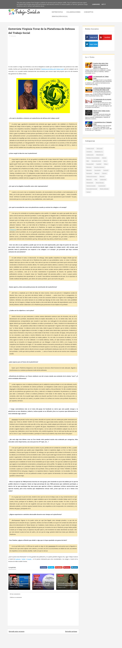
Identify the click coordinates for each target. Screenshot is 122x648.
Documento (98, 170)
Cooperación (101, 185)
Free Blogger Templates (66, 642)
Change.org (13, 229)
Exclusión (106, 170)
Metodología (99, 154)
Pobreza (104, 173)
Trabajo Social (90, 148)
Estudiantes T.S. (99, 151)
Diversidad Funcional (91, 189)
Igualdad (98, 164)
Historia (104, 157)
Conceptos (88, 12)
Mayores (97, 173)
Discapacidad (89, 164)
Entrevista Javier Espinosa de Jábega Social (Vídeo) (19, 584)
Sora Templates (53, 642)
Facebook (17, 559)
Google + (29, 559)
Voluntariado (89, 182)
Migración (89, 179)
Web (87, 161)
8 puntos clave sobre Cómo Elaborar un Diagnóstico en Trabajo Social (100, 65)
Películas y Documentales (92, 157)
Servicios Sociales (90, 185)
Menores (102, 176)
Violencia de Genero (91, 176)
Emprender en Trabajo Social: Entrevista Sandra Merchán (67, 584)
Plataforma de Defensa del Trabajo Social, (52, 69)
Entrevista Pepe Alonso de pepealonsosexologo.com (42, 584)
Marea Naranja (100, 182)
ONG (96, 179)
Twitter (23, 559)
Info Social (99, 148)
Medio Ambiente (104, 189)
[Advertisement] (43, 52)
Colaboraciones (73, 12)
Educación (89, 170)
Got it (104, 4)
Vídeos (106, 164)
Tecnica (88, 192)
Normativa (89, 173)
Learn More (96, 4)
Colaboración (89, 154)
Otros (105, 161)
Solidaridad (103, 179)
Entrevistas (57, 12)
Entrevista (13, 36)
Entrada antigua (71, 631)
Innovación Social (60, 16)
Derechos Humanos (99, 167)
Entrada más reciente (16, 631)
